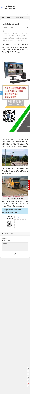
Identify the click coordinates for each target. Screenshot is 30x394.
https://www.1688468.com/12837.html (12, 212)
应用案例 (8, 18)
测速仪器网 (10, 6)
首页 (3, 18)
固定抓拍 (11, 233)
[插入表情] (25, 250)
